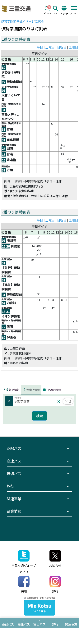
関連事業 (14, 498)
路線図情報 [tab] (54, 390)
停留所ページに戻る (22, 21)
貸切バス (14, 473)
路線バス (14, 448)
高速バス (14, 461)
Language (64, 13)
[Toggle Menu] (74, 8)
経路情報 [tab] (14, 390)
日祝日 (61, 47)
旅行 (10, 486)
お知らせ (47, 13)
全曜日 (73, 47)
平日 (40, 47)
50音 (68, 401)
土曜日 (50, 47)
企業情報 (14, 511)
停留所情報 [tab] (33, 390)
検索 (55, 13)
